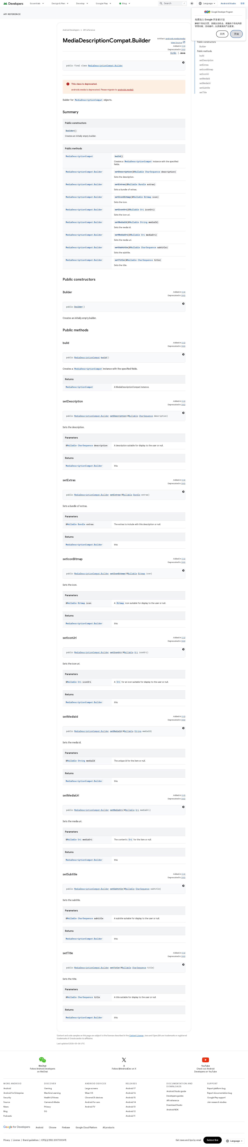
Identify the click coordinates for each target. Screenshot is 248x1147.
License (16, 1140)
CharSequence (152, 171)
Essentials (35, 3)
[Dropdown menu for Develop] (88, 3)
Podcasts (7, 1116)
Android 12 (131, 1111)
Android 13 (130, 1106)
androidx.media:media (175, 38)
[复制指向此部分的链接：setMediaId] (81, 717)
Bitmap (147, 197)
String (143, 222)
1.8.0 (183, 49)
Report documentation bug (219, 1093)
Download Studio (174, 1105)
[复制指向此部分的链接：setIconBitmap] (85, 559)
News (5, 1106)
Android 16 (131, 1093)
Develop (80, 3)
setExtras (120, 184)
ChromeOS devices (94, 1097)
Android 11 (130, 1116)
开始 (236, 34)
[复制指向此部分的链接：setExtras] (78, 480)
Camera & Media (52, 1102)
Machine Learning (52, 1093)
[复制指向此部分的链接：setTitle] (76, 953)
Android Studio (228, 3)
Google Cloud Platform (86, 1127)
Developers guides (174, 1096)
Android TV (90, 1106)
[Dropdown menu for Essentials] (44, 3)
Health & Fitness (51, 1097)
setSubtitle (121, 247)
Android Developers (71, 30)
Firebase (66, 1127)
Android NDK (172, 1109)
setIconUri (121, 209)
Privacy (47, 1106)
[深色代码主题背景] (183, 62)
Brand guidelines (30, 1140)
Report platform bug (216, 1088)
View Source (176, 42)
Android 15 (131, 1097)
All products (108, 1127)
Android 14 (131, 1102)
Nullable (139, 171)
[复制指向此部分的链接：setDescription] (86, 401)
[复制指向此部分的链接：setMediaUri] (82, 795)
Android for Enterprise (13, 1093)
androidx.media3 (125, 89)
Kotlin (173, 53)
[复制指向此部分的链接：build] (72, 343)
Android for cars (92, 1102)
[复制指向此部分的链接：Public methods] (91, 330)
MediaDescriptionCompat (88, 100)
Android (7, 1088)
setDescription (123, 171)
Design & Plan (58, 3)
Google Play (102, 3)
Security (7, 1097)
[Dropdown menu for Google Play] (112, 3)
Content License (136, 1035)
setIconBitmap (123, 197)
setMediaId (121, 222)
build (118, 156)
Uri (142, 209)
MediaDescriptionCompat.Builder (105, 65)
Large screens (91, 1088)
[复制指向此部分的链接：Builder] (75, 292)
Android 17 (131, 1088)
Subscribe (212, 1140)
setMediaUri (121, 234)
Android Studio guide (176, 1091)
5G (45, 1111)
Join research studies (216, 1102)
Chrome (52, 1127)
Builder (70, 130)
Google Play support (216, 1097)
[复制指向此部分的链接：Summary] (81, 112)
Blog (124, 3)
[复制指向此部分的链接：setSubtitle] (80, 874)
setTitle (120, 260)
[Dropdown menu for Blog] (130, 3)
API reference (12, 14)
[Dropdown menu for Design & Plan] (69, 3)
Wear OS (89, 1093)
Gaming (48, 1088)
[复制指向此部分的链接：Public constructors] (98, 279)
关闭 (222, 34)
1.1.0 (183, 46)
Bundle (142, 184)
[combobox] (172, 3)
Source (6, 1102)
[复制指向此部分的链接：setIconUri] (79, 638)
